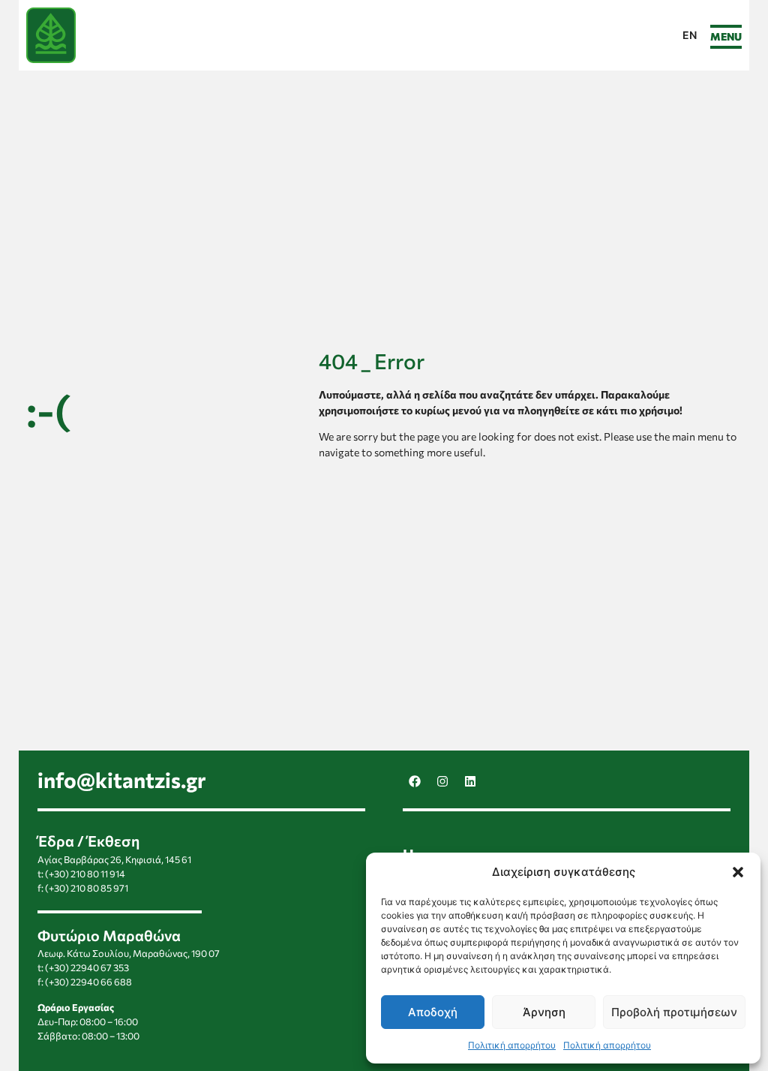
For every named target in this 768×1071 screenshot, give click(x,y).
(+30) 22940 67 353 (87, 967)
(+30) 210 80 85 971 (86, 888)
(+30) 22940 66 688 (88, 982)
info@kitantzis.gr (122, 780)
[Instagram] (442, 781)
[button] (738, 872)
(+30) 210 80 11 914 (85, 874)
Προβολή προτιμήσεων (674, 1012)
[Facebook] (415, 781)
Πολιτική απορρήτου (512, 1045)
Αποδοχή (433, 1012)
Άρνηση (544, 1012)
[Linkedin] (470, 781)
